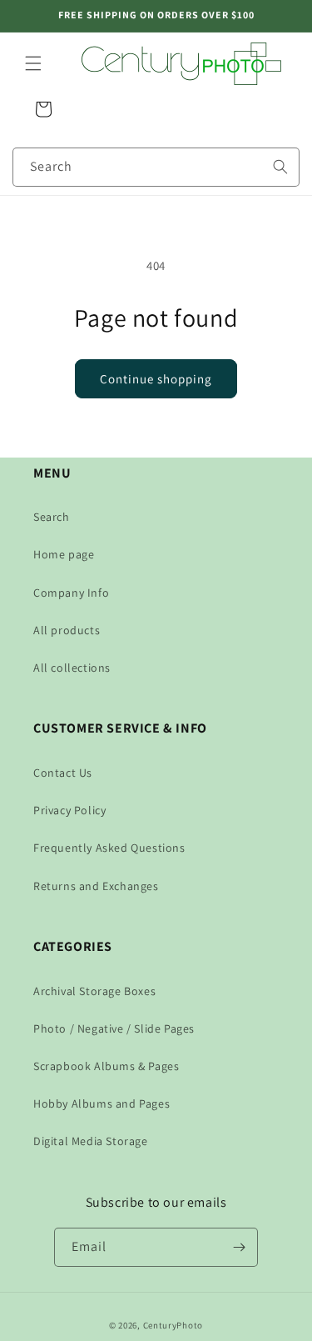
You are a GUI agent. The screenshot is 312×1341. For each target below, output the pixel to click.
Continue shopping (156, 379)
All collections (72, 667)
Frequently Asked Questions (109, 847)
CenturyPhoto (173, 1325)
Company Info (71, 592)
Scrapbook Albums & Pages (106, 1065)
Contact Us (62, 772)
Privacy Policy (69, 810)
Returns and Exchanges (96, 885)
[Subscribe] (238, 1247)
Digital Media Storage (90, 1140)
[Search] (280, 166)
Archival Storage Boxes (94, 990)
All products (66, 630)
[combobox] (156, 167)
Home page (63, 554)
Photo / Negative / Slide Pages (114, 1028)
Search (51, 516)
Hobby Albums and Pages (101, 1103)
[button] (33, 63)
